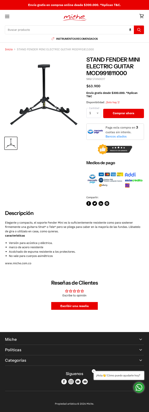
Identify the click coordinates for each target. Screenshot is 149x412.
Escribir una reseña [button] (74, 306)
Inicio (9, 49)
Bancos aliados (116, 136)
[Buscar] (139, 29)
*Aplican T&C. (110, 5)
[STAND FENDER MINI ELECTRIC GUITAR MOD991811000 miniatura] (11, 143)
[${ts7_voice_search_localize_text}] (130, 29)
